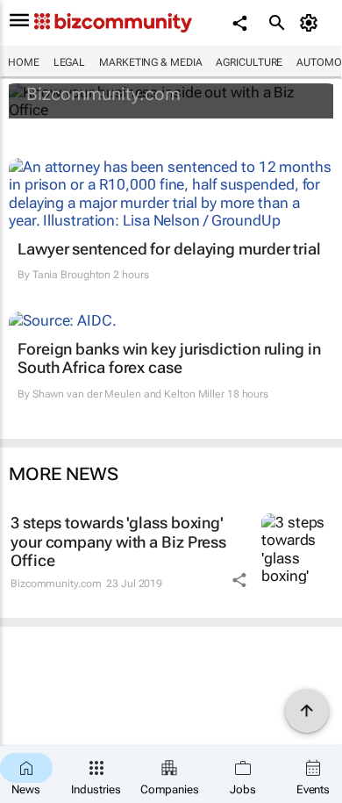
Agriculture (249, 62)
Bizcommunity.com (103, 93)
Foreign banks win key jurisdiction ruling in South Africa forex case (169, 358)
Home (23, 62)
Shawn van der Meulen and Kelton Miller (128, 394)
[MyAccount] (311, 23)
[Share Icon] (239, 580)
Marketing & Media (150, 62)
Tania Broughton (71, 275)
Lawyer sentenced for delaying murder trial (169, 249)
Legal (69, 62)
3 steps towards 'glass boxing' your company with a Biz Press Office (118, 541)
